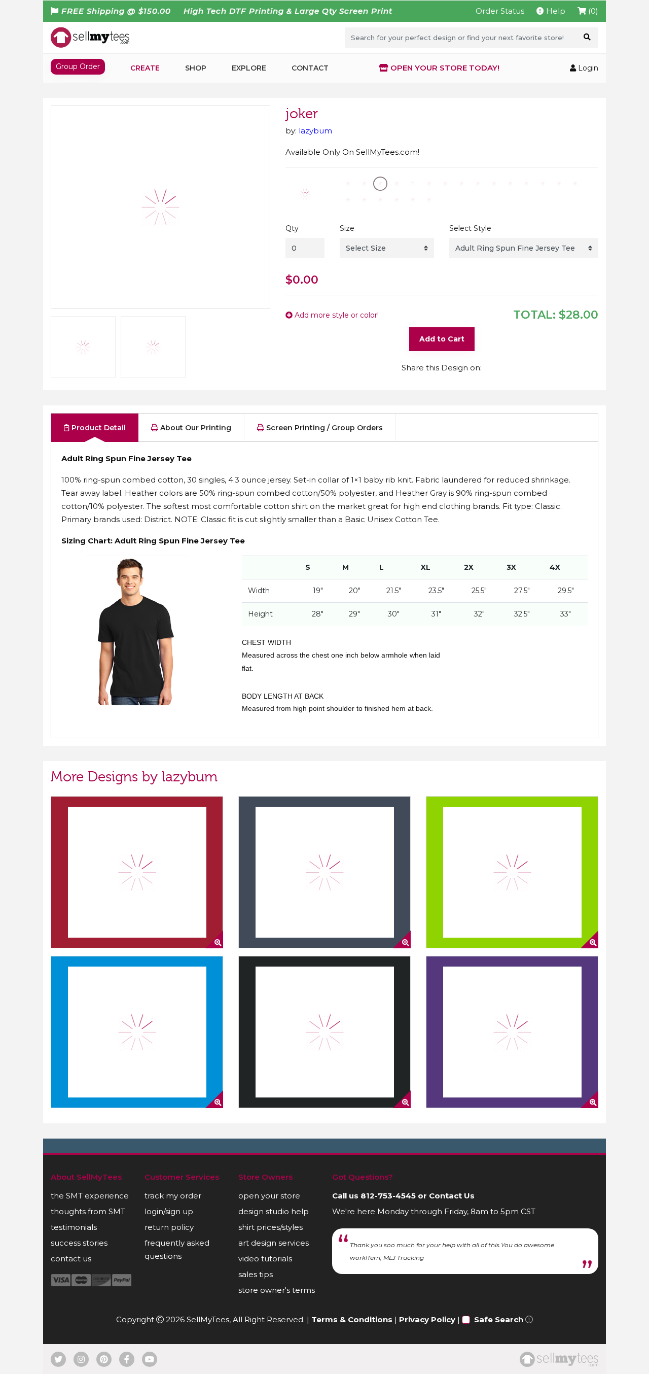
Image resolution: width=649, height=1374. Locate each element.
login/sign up (169, 1211)
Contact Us (452, 1195)
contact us (71, 1258)
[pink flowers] (512, 1032)
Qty (292, 228)
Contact (310, 68)
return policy (169, 1227)
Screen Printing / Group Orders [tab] (323, 427)
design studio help (273, 1211)
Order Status (500, 11)
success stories (79, 1243)
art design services (273, 1243)
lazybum (315, 130)
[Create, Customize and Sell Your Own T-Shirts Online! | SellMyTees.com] (90, 37)
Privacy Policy (427, 1319)
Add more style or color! (336, 315)
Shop (195, 68)
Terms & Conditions (351, 1319)
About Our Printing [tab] (194, 427)
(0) (592, 11)
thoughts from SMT (88, 1211)
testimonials (74, 1227)
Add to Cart (441, 339)
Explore (249, 68)
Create (145, 68)
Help (554, 11)
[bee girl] (512, 872)
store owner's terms (276, 1290)
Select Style (470, 228)
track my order (173, 1195)
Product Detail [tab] (97, 427)
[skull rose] (324, 1032)
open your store (269, 1195)
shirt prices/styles (270, 1227)
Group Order (78, 66)
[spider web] (137, 872)
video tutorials (265, 1258)
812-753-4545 (388, 1195)
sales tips (255, 1274)
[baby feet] (137, 1032)
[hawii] (324, 872)
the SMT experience (90, 1195)
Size (347, 228)
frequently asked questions (177, 1249)
